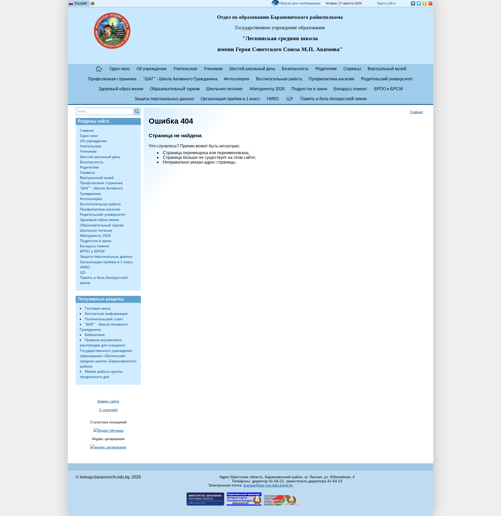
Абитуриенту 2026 (267, 89)
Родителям (326, 69)
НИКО (273, 99)
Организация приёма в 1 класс (230, 99)
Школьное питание (224, 89)
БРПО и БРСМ (388, 89)
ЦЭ (290, 99)
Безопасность (295, 69)
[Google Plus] (430, 3)
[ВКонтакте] (413, 3)
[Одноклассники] (424, 3)
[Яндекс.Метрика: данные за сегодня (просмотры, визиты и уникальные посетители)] (108, 431)
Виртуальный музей (387, 69)
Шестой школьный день (252, 69)
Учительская (185, 69)
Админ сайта (108, 401)
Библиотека (95, 335)
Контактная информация (106, 313)
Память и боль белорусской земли (333, 99)
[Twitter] (419, 3)
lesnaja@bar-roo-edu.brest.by (268, 485)
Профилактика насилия (331, 79)
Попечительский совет (104, 319)
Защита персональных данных (164, 99)
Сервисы (352, 69)
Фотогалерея (236, 79)
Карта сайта (386, 3)
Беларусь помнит (350, 89)
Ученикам (213, 69)
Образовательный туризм (175, 89)
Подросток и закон (309, 89)
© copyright (108, 410)
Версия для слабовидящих (295, 3)
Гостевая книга (97, 308)
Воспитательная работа (279, 79)
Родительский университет (387, 79)
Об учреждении (151, 69)
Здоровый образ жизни (120, 89)
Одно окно (120, 69)
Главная (98, 69)
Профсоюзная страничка (112, 79)
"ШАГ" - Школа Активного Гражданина (180, 79)
